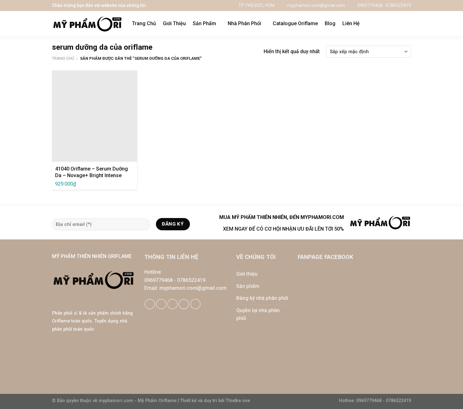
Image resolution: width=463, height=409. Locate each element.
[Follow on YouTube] (195, 304)
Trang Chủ (144, 23)
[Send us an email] (172, 304)
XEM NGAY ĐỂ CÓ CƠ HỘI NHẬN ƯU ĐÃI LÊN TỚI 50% (283, 229)
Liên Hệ (351, 23)
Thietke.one (238, 400)
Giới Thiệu (174, 23)
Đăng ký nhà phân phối (262, 298)
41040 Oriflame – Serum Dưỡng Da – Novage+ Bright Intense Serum (91, 175)
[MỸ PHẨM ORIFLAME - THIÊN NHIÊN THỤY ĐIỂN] (87, 24)
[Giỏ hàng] (395, 24)
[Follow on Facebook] (150, 304)
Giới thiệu (247, 274)
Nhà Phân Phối (244, 23)
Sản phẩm (247, 286)
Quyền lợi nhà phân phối (258, 314)
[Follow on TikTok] (161, 304)
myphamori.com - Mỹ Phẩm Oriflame (138, 400)
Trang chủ (63, 58)
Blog (330, 23)
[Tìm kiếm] (408, 23)
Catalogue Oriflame (295, 23)
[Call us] (184, 304)
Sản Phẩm (204, 23)
